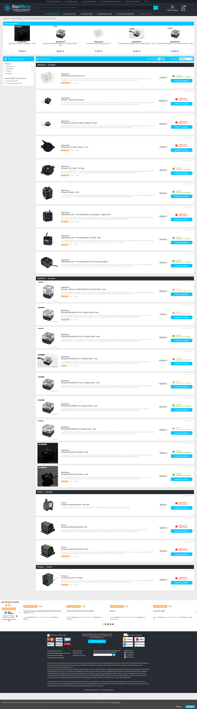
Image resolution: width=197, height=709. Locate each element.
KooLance (142, 675)
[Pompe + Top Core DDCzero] (47, 100)
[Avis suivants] (195, 612)
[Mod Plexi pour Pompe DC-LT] (98, 53)
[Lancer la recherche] (155, 8)
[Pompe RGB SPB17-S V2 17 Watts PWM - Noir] (136, 53)
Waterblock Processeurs (115, 669)
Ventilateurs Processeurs (139, 671)
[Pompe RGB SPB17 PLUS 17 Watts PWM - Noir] (47, 314)
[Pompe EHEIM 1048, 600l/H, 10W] (47, 551)
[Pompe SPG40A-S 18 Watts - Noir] (22, 53)
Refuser (178, 706)
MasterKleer (64, 677)
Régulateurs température (79, 673)
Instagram (130, 655)
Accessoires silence (53, 673)
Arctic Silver (89, 675)
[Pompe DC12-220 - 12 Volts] (47, 579)
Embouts (87, 671)
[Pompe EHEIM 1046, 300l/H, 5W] (47, 528)
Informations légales (55, 655)
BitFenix (103, 675)
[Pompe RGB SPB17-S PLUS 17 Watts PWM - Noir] (60, 53)
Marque (8, 64)
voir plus (32, 613)
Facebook (130, 653)
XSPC (129, 677)
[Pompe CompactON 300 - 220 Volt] (47, 505)
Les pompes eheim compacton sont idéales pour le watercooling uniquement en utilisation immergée (95, 507)
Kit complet (95, 671)
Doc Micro (96, 690)
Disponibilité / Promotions (15, 78)
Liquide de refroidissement (74, 671)
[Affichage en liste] (163, 59)
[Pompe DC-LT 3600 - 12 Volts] (47, 170)
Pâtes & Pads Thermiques (121, 671)
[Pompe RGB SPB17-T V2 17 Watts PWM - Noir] (175, 53)
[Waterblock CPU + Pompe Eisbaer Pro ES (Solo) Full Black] (47, 262)
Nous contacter (97, 641)
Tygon (117, 677)
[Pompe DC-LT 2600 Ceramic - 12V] (47, 147)
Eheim (114, 675)
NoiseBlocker (86, 677)
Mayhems (71, 677)
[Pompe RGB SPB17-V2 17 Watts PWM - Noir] (47, 430)
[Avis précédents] (20, 612)
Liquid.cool (55, 677)
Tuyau (63, 671)
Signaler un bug (79, 655)
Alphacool (70, 675)
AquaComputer (79, 675)
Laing (49, 677)
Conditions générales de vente (58, 653)
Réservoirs (56, 671)
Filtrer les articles (16, 59)
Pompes (50, 671)
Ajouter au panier (181, 81)
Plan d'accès (77, 651)
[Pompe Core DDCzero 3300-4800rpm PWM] (47, 124)
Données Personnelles (55, 658)
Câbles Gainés (65, 673)
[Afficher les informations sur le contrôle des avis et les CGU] (17, 616)
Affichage (152, 59)
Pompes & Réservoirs (32, 19)
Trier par (174, 59)
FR (145, 1)
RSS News (130, 657)
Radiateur (146, 669)
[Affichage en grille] (159, 59)
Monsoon (79, 677)
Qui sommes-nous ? (55, 651)
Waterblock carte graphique (132, 669)
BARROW (97, 675)
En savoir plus (115, 702)
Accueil (6, 19)
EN (149, 1)
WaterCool (123, 677)
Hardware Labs (134, 675)
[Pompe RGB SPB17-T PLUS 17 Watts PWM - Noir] (47, 383)
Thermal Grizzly (109, 677)
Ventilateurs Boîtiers (106, 671)
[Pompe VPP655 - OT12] (47, 193)
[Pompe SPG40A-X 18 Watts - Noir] (47, 476)
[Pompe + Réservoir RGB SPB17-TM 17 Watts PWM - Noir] (47, 291)
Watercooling (16, 19)
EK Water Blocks (122, 675)
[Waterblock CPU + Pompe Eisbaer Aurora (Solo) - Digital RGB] (47, 216)
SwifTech (101, 677)
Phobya (94, 677)
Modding (91, 673)
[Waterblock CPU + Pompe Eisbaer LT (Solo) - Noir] (47, 239)
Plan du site (77, 653)
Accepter (190, 706)
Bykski (109, 675)
